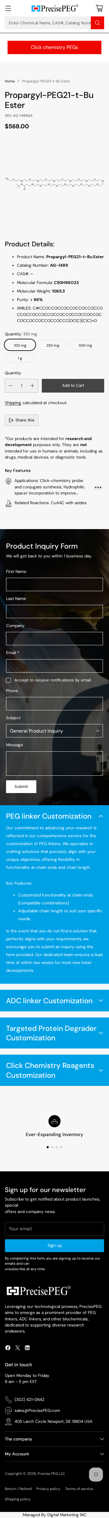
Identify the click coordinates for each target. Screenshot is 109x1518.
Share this (25, 420)
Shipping (13, 402)
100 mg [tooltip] (20, 345)
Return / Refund (18, 1488)
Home (10, 81)
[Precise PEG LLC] (54, 8)
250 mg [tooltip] (52, 345)
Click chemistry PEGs (54, 47)
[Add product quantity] (32, 385)
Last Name (16, 598)
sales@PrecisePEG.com (37, 1410)
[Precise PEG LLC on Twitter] (17, 1348)
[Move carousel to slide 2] (52, 1147)
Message (14, 744)
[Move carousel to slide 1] (48, 1147)
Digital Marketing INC (67, 1514)
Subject (13, 717)
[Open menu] (8, 8)
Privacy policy (48, 1488)
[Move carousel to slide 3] (57, 1147)
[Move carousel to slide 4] (61, 1147)
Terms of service (79, 1488)
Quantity (13, 373)
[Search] (97, 22)
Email (12, 652)
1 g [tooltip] (20, 358)
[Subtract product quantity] (10, 385)
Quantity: (21, 334)
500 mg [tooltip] (85, 345)
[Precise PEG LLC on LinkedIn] (27, 1348)
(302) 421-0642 (30, 1399)
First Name (16, 571)
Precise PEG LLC (51, 1473)
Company (15, 625)
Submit (21, 786)
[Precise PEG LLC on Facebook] (8, 1348)
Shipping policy (18, 1499)
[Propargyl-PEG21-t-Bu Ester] (54, 183)
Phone (12, 690)
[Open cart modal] (99, 8)
